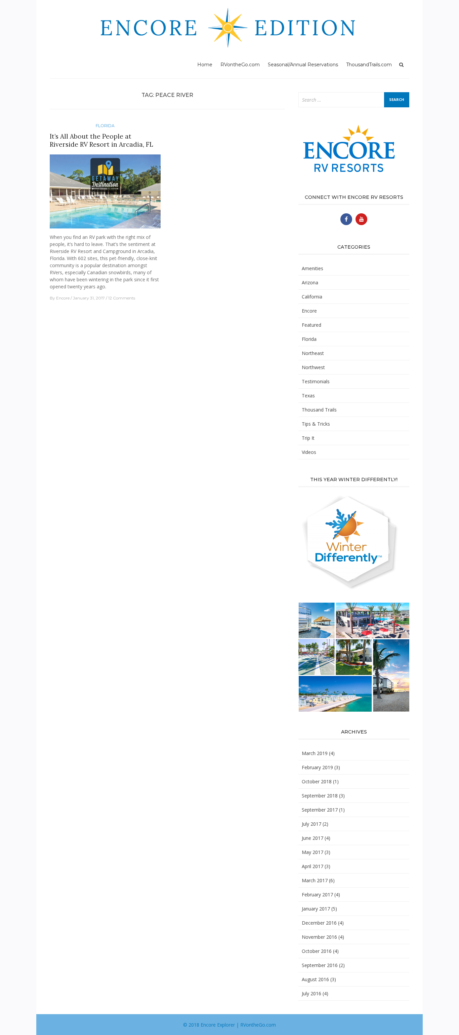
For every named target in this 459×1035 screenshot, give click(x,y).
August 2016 (315, 979)
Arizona (310, 282)
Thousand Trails (319, 409)
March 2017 (315, 880)
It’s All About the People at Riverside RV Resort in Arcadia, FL (101, 140)
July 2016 (311, 993)
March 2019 (315, 753)
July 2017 (311, 824)
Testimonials (316, 381)
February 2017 (317, 894)
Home (204, 65)
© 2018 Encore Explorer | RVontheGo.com (229, 1025)
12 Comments (121, 297)
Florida (105, 125)
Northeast (313, 353)
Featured (311, 325)
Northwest (313, 367)
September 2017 (320, 810)
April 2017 (312, 866)
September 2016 (320, 965)
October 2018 (317, 781)
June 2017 (312, 838)
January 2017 (316, 908)
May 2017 (312, 852)
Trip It (308, 438)
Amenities (312, 268)
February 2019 (317, 767)
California (312, 296)
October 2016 (317, 951)
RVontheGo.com (240, 65)
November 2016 (319, 937)
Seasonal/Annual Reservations (303, 65)
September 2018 (320, 795)
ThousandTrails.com (369, 65)
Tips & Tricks (316, 424)
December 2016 (319, 923)
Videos (309, 452)
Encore (63, 297)
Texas (308, 395)
